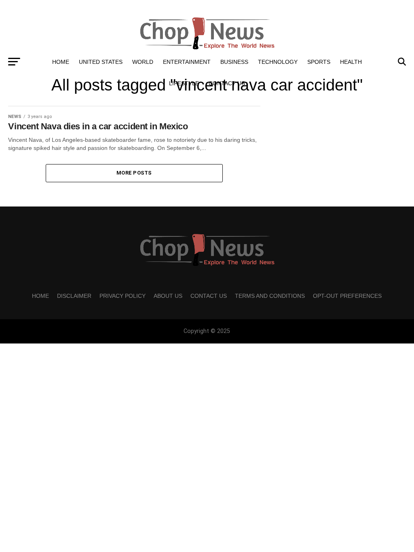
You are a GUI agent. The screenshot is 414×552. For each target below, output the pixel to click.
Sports (318, 62)
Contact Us (227, 83)
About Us (168, 296)
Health (351, 62)
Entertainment (187, 62)
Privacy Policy (122, 296)
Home (60, 62)
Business (234, 62)
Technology (278, 62)
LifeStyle (184, 83)
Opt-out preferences (347, 296)
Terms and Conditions (270, 296)
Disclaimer (74, 296)
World (142, 62)
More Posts (134, 173)
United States (101, 62)
